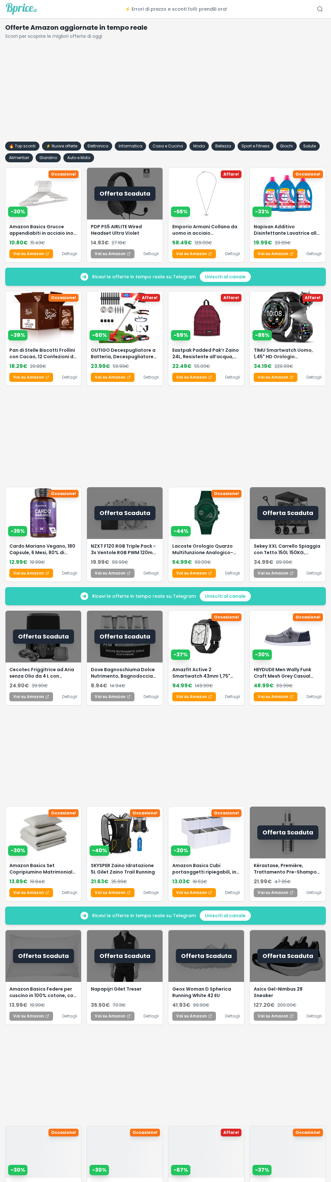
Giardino (48, 157)
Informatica (130, 146)
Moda (199, 146)
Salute (309, 146)
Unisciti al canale (225, 277)
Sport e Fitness (255, 146)
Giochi (286, 146)
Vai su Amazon (28, 253)
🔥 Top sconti (22, 146)
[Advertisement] (165, 93)
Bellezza (223, 146)
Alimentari (19, 157)
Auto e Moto (78, 157)
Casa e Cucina (168, 146)
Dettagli (69, 253)
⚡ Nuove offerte (61, 146)
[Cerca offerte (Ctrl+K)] (320, 9)
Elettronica (98, 146)
